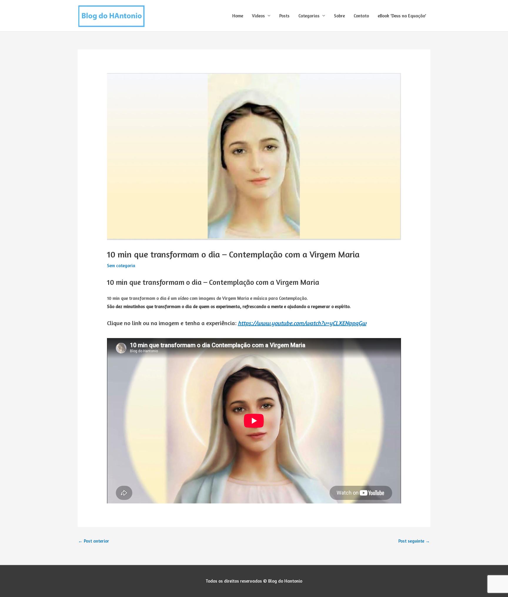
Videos (258, 16)
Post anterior (93, 541)
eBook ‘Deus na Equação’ (402, 16)
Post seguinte (414, 541)
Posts (284, 16)
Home (237, 16)
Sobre (339, 16)
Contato (361, 16)
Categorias (309, 16)
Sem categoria (121, 265)
